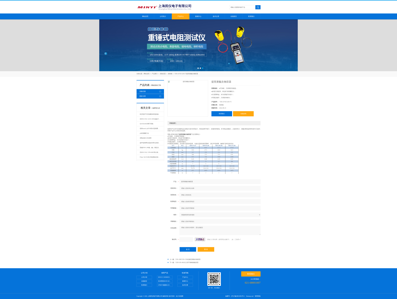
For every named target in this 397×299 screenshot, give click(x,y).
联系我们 (251, 16)
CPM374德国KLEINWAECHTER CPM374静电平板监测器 (165, 285)
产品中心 (181, 16)
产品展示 (155, 73)
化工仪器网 (179, 296)
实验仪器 (163, 73)
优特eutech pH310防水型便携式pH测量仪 (152, 128)
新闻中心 (198, 16)
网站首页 (145, 16)
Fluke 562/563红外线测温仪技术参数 (151, 157)
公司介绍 (144, 277)
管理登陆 (258, 296)
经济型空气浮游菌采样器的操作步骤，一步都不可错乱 (152, 114)
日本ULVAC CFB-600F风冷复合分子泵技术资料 (152, 152)
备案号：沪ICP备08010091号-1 (235, 296)
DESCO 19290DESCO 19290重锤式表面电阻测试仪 (165, 277)
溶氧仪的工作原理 (145, 138)
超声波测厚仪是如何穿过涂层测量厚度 (152, 143)
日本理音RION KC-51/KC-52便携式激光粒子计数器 (165, 281)
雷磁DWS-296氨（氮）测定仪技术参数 (152, 147)
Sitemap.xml (250, 296)
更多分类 (142, 96)
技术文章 (216, 16)
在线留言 (234, 16)
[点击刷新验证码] (200, 239)
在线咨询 (243, 113)
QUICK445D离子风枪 (146, 124)
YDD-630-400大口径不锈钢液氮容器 (186, 262)
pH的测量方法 (144, 133)
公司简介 (163, 16)
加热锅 (170, 73)
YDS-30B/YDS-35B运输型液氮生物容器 (187, 259)
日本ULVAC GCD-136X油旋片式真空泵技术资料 (152, 119)
